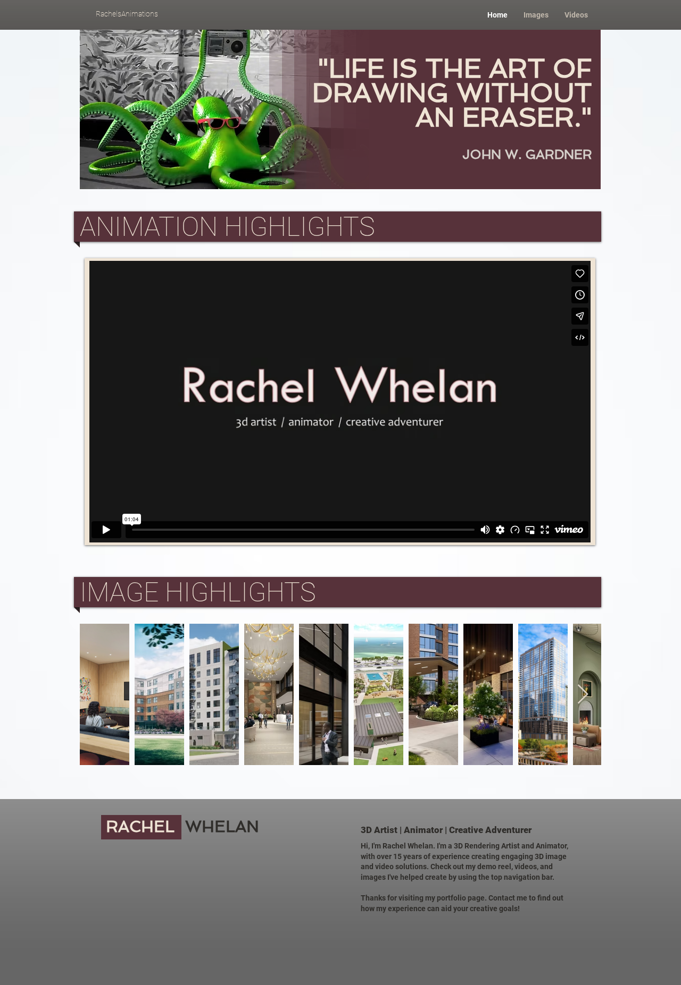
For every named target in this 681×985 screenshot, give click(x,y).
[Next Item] (583, 694)
